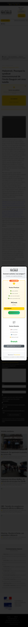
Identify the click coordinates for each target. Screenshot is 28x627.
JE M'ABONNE (8, 308)
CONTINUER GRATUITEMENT (14, 346)
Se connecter (17, 354)
